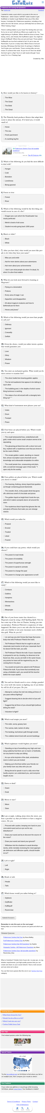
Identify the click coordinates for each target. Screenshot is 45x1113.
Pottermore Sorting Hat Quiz (13, 937)
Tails (6, 886)
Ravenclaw (9, 910)
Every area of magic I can (14, 295)
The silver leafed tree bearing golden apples (21, 378)
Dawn (7, 788)
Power (7, 363)
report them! (18, 1089)
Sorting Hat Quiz (36, 971)
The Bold (8, 106)
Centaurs (8, 590)
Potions (8, 291)
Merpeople (9, 610)
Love (7, 351)
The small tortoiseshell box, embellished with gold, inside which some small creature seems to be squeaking (22, 439)
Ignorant (8, 328)
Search (22, 1109)
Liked (7, 536)
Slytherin (8, 898)
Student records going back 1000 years (19, 226)
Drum (7, 414)
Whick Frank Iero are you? (12, 1021)
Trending (28, 1109)
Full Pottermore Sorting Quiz (13, 940)
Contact (35, 1101)
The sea (8, 131)
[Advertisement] (22, 75)
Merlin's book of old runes (14, 222)
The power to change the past (16, 571)
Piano (7, 422)
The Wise (8, 97)
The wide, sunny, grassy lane (16, 724)
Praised (8, 524)
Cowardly (8, 332)
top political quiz (12, 1074)
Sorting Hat (7, 10)
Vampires (8, 598)
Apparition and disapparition (15, 299)
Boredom (8, 177)
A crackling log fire (12, 139)
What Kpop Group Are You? (12, 1015)
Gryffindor (8, 902)
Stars (7, 808)
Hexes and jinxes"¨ (12, 310)
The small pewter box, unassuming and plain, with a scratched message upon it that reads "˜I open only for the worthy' (21, 466)
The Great (8, 109)
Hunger (8, 169)
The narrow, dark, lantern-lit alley (17, 728)
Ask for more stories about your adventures (21, 262)
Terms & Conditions (13, 1101)
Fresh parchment (11, 135)
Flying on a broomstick (13, 287)
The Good (8, 102)
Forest (7, 197)
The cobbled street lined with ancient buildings (22, 736)
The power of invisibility (13, 559)
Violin (7, 410)
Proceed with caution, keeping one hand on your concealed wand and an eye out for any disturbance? (22, 828)
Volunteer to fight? (11, 712)
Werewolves (9, 602)
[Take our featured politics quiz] (22, 1063)
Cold (7, 173)
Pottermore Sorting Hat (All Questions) (16, 944)
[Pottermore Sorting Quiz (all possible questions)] (7, 150)
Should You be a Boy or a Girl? (13, 1018)
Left (6, 865)
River (7, 201)
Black (7, 239)
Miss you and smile (12, 258)
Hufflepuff (8, 906)
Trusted (8, 532)
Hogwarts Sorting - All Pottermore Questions (18, 947)
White (7, 243)
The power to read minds (14, 555)
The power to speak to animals (16, 567)
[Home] (22, 3)
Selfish (7, 336)
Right (7, 869)
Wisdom (8, 359)
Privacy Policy (26, 1101)
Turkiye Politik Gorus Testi (11, 1024)
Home (7, 127)
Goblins (8, 594)
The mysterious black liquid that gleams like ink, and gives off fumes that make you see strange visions (21, 509)
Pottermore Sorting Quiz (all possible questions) (26, 149)
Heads (7, 882)
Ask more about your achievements (18, 266)
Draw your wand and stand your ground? (20, 841)
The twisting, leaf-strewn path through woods (21, 732)
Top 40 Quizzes (33, 155)
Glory (7, 355)
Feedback (41, 10)
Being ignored (10, 185)
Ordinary (8, 324)
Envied (7, 528)
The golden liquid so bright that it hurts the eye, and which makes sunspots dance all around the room (21, 500)
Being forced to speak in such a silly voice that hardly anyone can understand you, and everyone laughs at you (21, 773)
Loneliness (9, 181)
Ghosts (7, 606)
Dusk (7, 792)
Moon (7, 804)
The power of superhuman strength (18, 563)
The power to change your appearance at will (21, 575)
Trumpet (8, 418)
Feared (7, 540)
